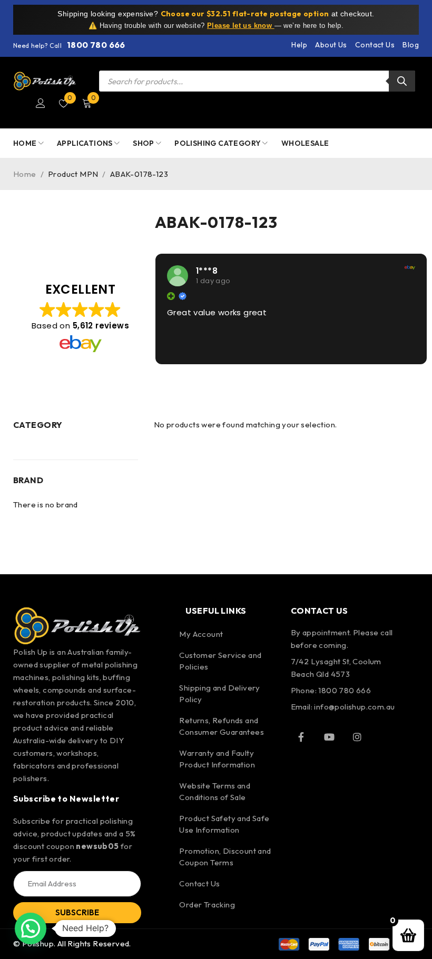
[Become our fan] (301, 736)
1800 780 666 (96, 44)
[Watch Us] (329, 736)
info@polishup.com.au (354, 707)
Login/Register (40, 103)
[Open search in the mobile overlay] (257, 81)
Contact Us (375, 44)
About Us (331, 44)
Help (299, 44)
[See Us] (357, 736)
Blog (410, 44)
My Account (201, 634)
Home (24, 174)
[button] (30, 928)
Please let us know (240, 25)
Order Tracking (207, 905)
